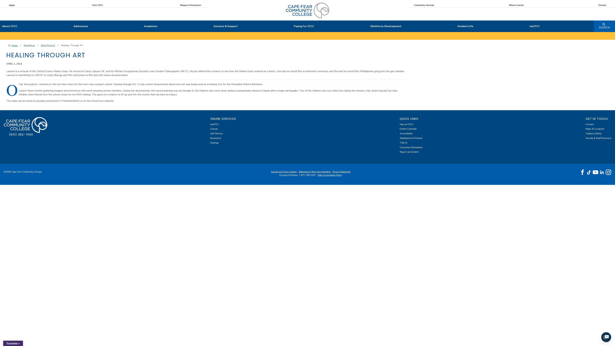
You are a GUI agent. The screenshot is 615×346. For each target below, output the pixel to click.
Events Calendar (408, 128)
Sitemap (214, 142)
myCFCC (534, 26)
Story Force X (48, 45)
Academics (150, 26)
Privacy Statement (341, 171)
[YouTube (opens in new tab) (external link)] (595, 172)
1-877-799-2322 (307, 175)
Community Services (424, 5)
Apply (12, 5)
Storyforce (29, 45)
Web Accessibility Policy (330, 175)
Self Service (216, 133)
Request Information (190, 5)
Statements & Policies (411, 138)
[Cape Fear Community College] (307, 10)
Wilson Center (516, 5)
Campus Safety (593, 133)
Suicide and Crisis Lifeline (284, 171)
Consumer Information (411, 147)
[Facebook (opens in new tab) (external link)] (582, 172)
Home (15, 45)
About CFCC (9, 26)
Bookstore (215, 138)
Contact (590, 124)
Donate (602, 5)
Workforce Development (385, 26)
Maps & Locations (595, 128)
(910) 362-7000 (21, 134)
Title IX (403, 142)
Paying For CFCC (304, 26)
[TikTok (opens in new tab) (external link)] (589, 172)
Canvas (214, 128)
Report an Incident (409, 151)
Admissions (81, 26)
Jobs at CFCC (407, 124)
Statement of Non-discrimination (315, 171)
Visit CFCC (97, 5)
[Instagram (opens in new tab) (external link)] (608, 172)
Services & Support (226, 26)
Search (604, 27)
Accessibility (406, 133)
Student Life (465, 26)
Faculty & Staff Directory (598, 138)
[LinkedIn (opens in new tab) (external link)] (602, 172)
